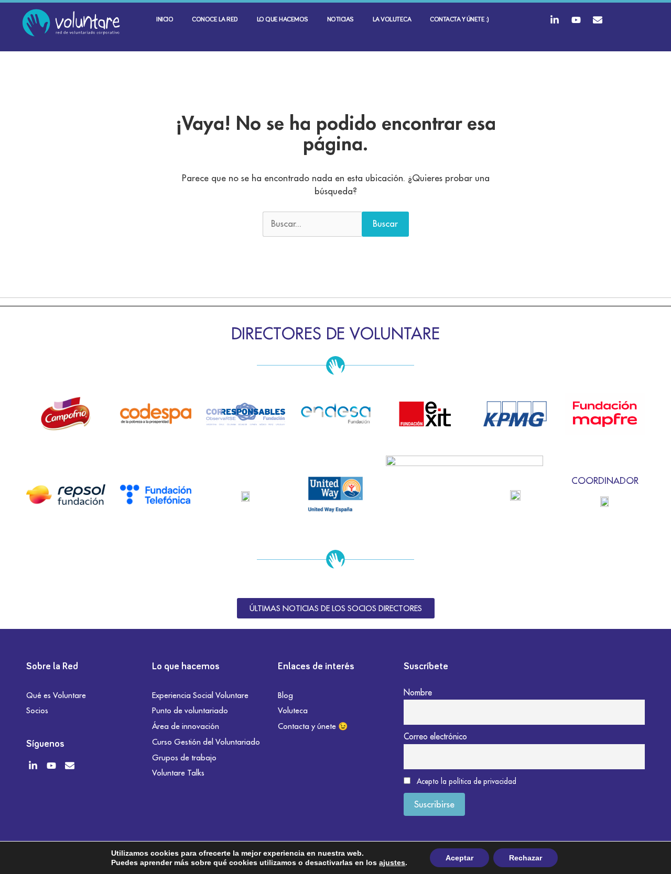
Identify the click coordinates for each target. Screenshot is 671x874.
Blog (285, 695)
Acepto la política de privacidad (466, 781)
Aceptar (459, 858)
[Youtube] (576, 19)
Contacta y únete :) (459, 19)
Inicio (164, 19)
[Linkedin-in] (554, 19)
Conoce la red (215, 19)
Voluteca (293, 710)
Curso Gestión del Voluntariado (206, 742)
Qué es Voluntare (56, 695)
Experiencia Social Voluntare (200, 695)
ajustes (392, 862)
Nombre (418, 692)
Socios (37, 710)
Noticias (340, 19)
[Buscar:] (312, 224)
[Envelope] (597, 19)
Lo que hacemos (282, 19)
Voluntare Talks (178, 773)
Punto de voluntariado (190, 710)
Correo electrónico (435, 736)
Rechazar (525, 858)
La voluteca (392, 19)
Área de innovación (185, 726)
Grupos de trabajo (184, 757)
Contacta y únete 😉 (313, 726)
